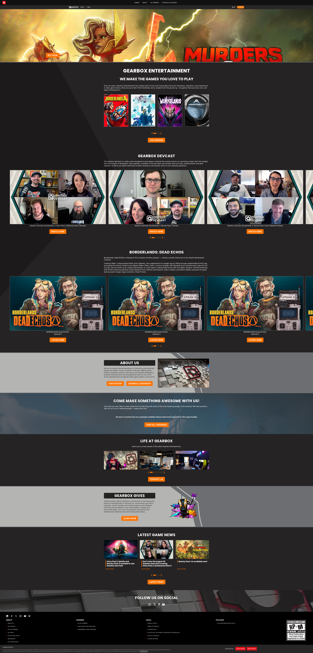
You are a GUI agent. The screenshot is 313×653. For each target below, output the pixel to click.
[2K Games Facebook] (12, 616)
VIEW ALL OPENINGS (156, 425)
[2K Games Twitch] (30, 616)
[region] (156, 649)
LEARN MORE (129, 518)
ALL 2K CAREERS (82, 623)
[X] (154, 604)
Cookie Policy (143, 651)
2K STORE (10, 632)
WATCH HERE (57, 231)
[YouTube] (163, 604)
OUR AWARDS (156, 140)
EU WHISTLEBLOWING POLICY (226, 623)
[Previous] (152, 133)
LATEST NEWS (156, 582)
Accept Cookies (240, 648)
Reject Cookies (252, 648)
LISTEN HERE (57, 340)
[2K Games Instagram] (20, 616)
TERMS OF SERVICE (153, 626)
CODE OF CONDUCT (153, 635)
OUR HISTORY (115, 383)
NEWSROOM (11, 638)
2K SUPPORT (11, 626)
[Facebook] (159, 604)
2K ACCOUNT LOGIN (13, 635)
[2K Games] (7, 2)
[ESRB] (296, 630)
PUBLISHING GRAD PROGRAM (86, 626)
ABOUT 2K (11, 623)
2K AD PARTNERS (13, 629)
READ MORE (110, 569)
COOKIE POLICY (152, 629)
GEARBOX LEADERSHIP (139, 383)
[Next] (161, 133)
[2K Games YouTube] (25, 616)
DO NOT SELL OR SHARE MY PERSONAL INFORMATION (164, 632)
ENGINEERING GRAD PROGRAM (87, 629)
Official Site (116, 128)
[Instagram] (149, 604)
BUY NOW (53, 55)
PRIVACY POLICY (152, 623)
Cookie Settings (153, 638)
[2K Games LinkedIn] (7, 616)
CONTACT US (156, 479)
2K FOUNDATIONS (13, 642)
